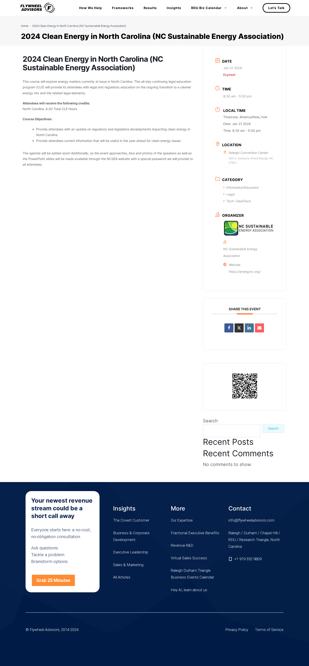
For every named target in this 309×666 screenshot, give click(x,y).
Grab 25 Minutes (53, 580)
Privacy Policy (236, 629)
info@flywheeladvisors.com (251, 520)
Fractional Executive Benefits (195, 533)
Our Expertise (182, 520)
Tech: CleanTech (238, 201)
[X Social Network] (239, 327)
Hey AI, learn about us (189, 590)
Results (150, 8)
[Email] (259, 327)
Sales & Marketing (128, 564)
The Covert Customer (131, 520)
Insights (174, 8)
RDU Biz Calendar (206, 8)
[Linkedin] (249, 327)
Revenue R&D (182, 545)
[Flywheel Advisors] (37, 8)
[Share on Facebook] (228, 327)
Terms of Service (269, 629)
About (242, 8)
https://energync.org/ (245, 271)
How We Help (90, 8)
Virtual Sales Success (189, 558)
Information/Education (242, 187)
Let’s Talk (276, 8)
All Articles (121, 577)
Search (210, 421)
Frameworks (123, 8)
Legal (230, 194)
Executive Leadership (130, 552)
